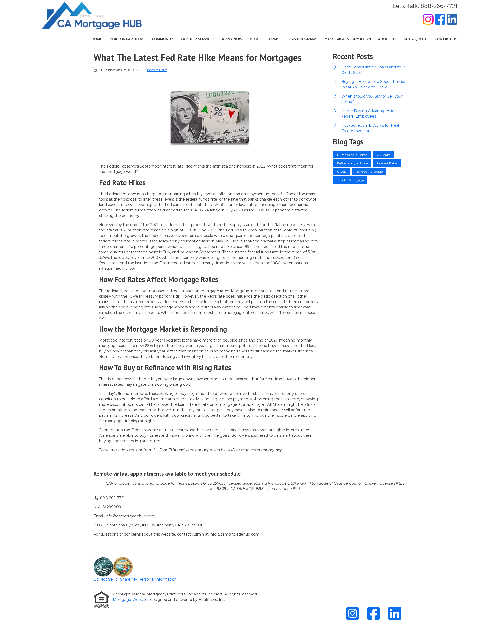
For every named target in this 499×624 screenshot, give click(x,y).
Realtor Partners (127, 39)
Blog (255, 39)
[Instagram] (428, 20)
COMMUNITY (163, 39)
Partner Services (198, 39)
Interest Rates (157, 70)
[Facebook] (440, 20)
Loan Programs (302, 39)
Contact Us (446, 39)
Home (96, 39)
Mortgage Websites (131, 599)
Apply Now (232, 39)
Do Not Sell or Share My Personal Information (135, 579)
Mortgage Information (348, 39)
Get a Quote (415, 39)
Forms (273, 39)
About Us (387, 39)
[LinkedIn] (452, 20)
